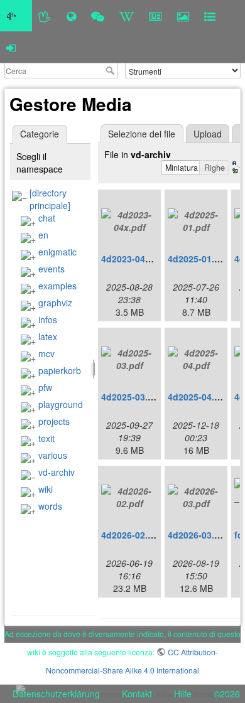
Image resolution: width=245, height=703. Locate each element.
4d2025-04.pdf (198, 396)
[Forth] (45, 15)
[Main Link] (16, 15)
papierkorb (59, 370)
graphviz (55, 302)
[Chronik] (71, 15)
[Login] (11, 47)
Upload (207, 133)
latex (47, 336)
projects (54, 421)
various (52, 455)
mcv (46, 353)
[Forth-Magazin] (155, 15)
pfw (45, 387)
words (50, 506)
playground (60, 404)
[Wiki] (126, 15)
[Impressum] (210, 15)
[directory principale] (50, 199)
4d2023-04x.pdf (134, 258)
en (43, 234)
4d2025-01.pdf (198, 258)
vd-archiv (56, 472)
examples (57, 285)
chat (46, 218)
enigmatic (57, 251)
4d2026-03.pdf (198, 535)
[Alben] (183, 15)
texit (46, 438)
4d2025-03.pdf (131, 396)
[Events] (98, 15)
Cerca (111, 70)
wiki (45, 489)
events (51, 268)
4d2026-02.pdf (131, 535)
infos (47, 319)
